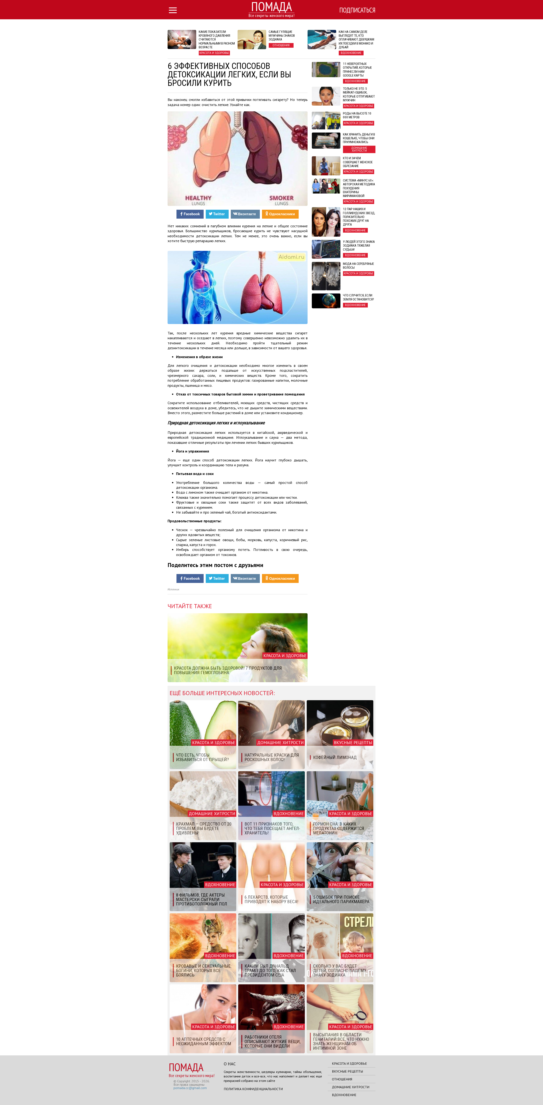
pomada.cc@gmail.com (190, 1088)
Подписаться (357, 10)
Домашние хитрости (350, 1087)
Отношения (342, 1079)
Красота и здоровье (349, 1063)
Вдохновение (344, 1095)
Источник (173, 589)
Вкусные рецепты (347, 1071)
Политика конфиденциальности (253, 1089)
